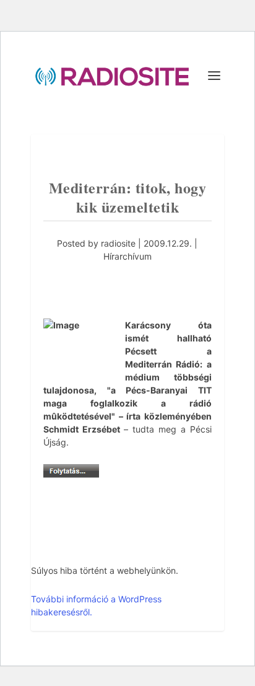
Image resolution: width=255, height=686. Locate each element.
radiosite (118, 243)
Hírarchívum (127, 256)
